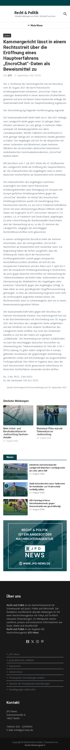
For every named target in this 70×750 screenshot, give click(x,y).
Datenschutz (15, 671)
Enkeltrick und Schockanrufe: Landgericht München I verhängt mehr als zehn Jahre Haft (47, 468)
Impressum (15, 666)
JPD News (14, 654)
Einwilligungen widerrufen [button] (22, 689)
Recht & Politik (26, 12)
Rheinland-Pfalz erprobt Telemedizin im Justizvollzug (49, 431)
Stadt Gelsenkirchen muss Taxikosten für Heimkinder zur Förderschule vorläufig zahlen (47, 487)
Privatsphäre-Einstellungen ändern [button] (27, 677)
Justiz (7, 35)
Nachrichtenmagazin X (35, 745)
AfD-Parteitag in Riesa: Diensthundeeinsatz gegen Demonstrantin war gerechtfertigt (45, 503)
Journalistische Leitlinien (21, 660)
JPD (10, 75)
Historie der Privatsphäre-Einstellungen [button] (29, 683)
